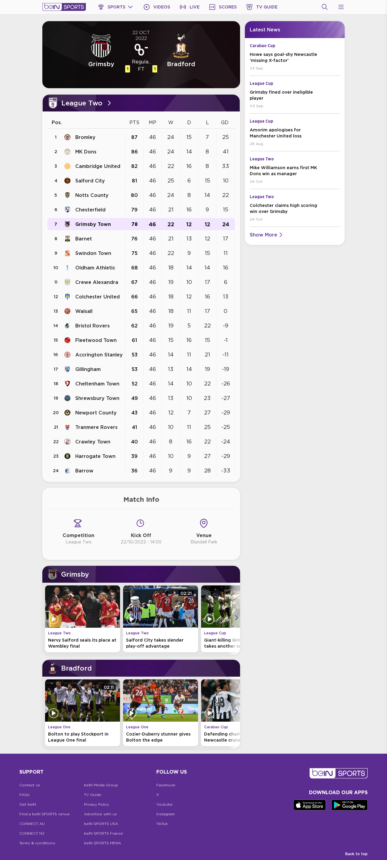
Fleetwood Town (96, 340)
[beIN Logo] (64, 7)
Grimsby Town (93, 224)
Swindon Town (93, 253)
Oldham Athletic (95, 267)
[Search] (324, 7)
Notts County (92, 195)
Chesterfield (90, 209)
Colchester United (97, 296)
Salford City (90, 180)
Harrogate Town (95, 456)
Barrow (84, 470)
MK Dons (85, 151)
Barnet (83, 238)
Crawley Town (92, 441)
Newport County (96, 412)
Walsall (84, 311)
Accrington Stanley (99, 354)
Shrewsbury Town (97, 398)
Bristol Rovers (92, 325)
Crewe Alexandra (96, 282)
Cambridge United (97, 166)
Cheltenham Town (97, 383)
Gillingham (88, 369)
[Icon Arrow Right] (236, 617)
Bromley (85, 137)
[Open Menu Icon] (341, 7)
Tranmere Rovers (96, 427)
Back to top (356, 854)
